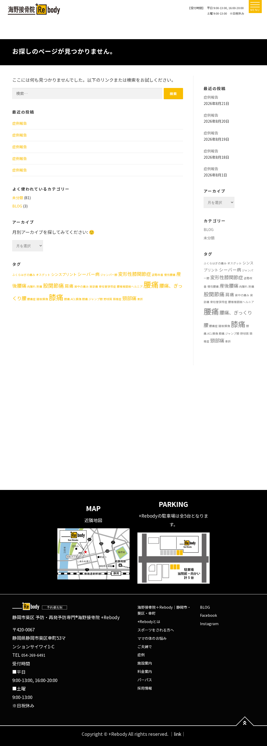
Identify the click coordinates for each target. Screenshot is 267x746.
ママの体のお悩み (152, 638)
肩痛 (69, 286)
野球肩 (108, 299)
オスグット (43, 275)
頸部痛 (129, 298)
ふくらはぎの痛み (23, 275)
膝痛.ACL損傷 (72, 299)
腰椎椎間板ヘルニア (130, 286)
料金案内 (144, 671)
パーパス (144, 679)
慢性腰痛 (169, 275)
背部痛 (93, 286)
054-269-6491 (33, 655)
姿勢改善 (157, 275)
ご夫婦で (144, 646)
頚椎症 (117, 299)
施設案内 (144, 663)
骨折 (140, 299)
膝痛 (56, 297)
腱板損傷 (42, 299)
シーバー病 (88, 274)
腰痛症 (31, 299)
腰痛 (151, 284)
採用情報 (144, 688)
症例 (141, 654)
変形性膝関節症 (134, 273)
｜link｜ (177, 734)
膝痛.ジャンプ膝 (92, 299)
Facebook (208, 615)
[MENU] (255, 4)
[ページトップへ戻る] (245, 726)
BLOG (17, 206)
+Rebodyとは (148, 621)
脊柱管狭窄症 (107, 286)
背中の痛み (81, 286)
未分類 (17, 197)
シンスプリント (64, 274)
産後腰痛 (229, 285)
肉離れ (31, 286)
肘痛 (39, 286)
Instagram (209, 623)
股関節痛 (53, 285)
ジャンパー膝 (108, 275)
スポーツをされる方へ (155, 629)
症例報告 (19, 123)
